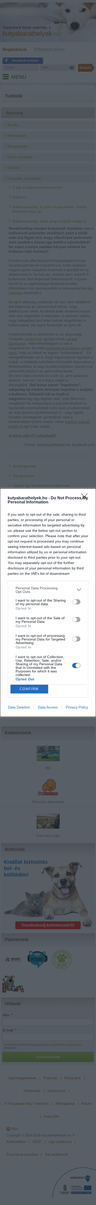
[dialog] (48, 602)
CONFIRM (29, 689)
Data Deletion (19, 707)
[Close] (86, 498)
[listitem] (48, 589)
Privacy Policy (77, 707)
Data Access (48, 707)
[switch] (76, 601)
